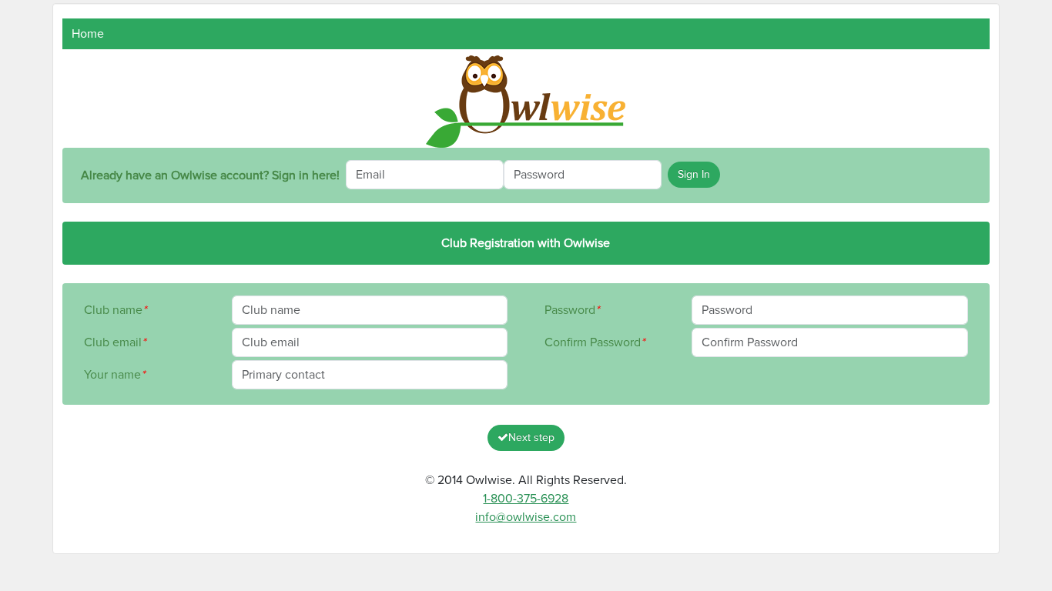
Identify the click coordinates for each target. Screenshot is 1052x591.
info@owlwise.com (525, 517)
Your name (114, 375)
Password (571, 310)
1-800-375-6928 (525, 498)
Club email (115, 342)
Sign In (694, 174)
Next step (531, 437)
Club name (115, 310)
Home (88, 34)
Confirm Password (594, 342)
